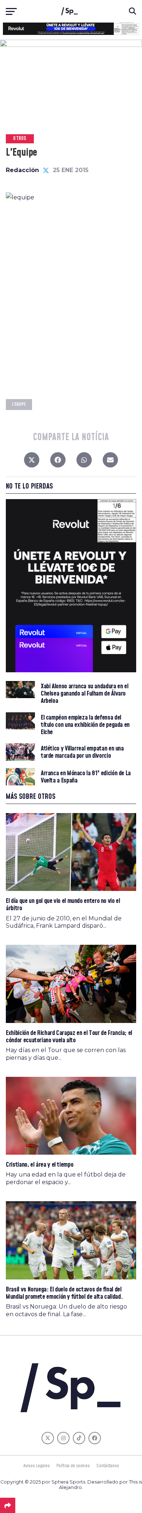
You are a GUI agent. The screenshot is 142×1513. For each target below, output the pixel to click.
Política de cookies (73, 1465)
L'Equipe (19, 404)
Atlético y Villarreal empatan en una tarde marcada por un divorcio (82, 752)
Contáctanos (107, 1465)
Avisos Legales (36, 1465)
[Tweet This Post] (31, 461)
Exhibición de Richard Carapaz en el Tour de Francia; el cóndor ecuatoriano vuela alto (69, 1036)
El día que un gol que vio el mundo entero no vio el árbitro (63, 904)
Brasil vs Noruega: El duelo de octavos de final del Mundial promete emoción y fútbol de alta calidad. (64, 1293)
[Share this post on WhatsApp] (84, 461)
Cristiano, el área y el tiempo (39, 1164)
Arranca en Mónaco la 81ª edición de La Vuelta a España (86, 777)
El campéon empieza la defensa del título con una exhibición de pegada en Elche (85, 725)
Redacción (22, 170)
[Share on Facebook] (58, 461)
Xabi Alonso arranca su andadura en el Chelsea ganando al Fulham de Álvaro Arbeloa (84, 694)
